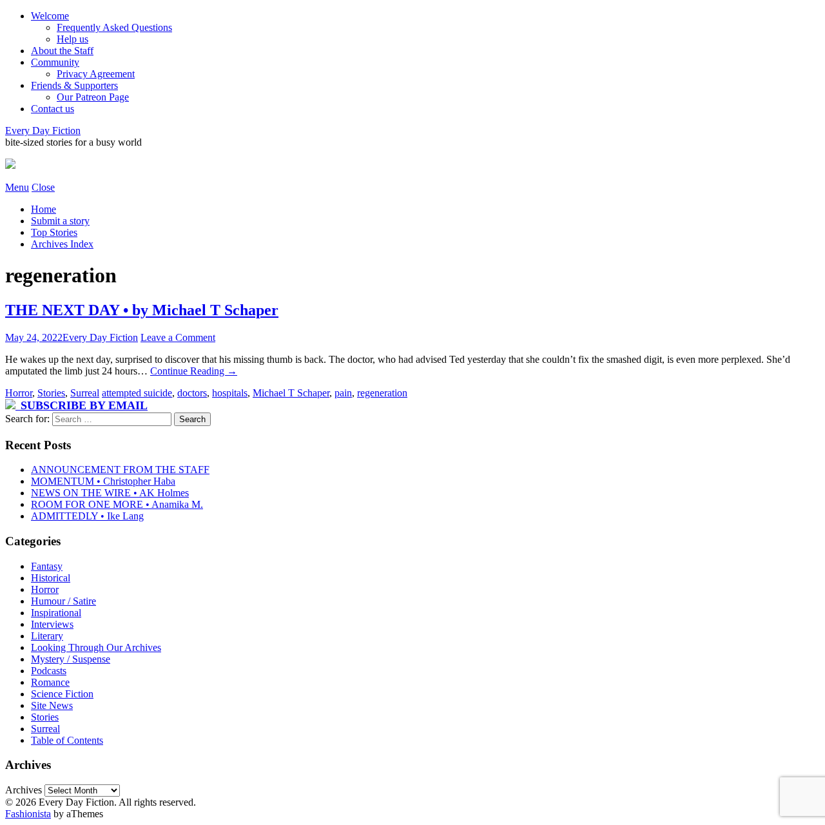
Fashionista (28, 813)
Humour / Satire (63, 601)
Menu (17, 187)
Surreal (84, 392)
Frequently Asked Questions (114, 27)
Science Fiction (62, 693)
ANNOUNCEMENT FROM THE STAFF (120, 469)
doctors (192, 392)
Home (43, 209)
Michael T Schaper (291, 392)
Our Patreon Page (93, 97)
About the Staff (62, 50)
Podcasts (48, 670)
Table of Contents (67, 740)
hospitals (230, 392)
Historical (50, 577)
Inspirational (56, 612)
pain (343, 392)
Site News (52, 705)
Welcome (50, 15)
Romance (50, 682)
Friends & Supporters (74, 85)
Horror (18, 392)
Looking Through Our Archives (96, 647)
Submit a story (60, 220)
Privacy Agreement (96, 73)
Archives (23, 789)
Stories (51, 392)
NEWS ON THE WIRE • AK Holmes (110, 492)
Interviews (52, 624)
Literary (47, 635)
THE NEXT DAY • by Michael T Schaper (141, 310)
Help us (72, 39)
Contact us (52, 108)
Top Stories (54, 232)
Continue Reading (193, 370)
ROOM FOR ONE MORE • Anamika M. (117, 504)
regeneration (382, 392)
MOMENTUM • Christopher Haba (103, 481)
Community (55, 62)
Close (43, 187)
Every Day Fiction (43, 130)
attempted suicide (137, 392)
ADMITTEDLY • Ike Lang (87, 515)
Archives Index (62, 243)
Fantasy (47, 566)
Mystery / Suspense (70, 659)
